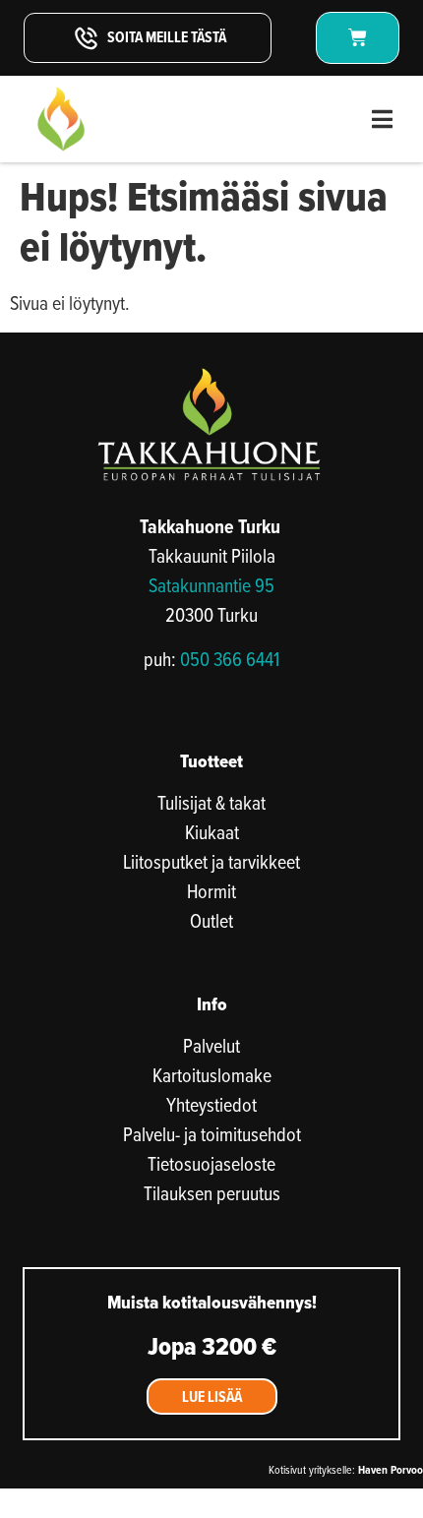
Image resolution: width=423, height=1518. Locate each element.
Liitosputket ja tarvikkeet (211, 862)
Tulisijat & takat (211, 803)
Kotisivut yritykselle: (346, 1469)
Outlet (211, 921)
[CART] (357, 38)
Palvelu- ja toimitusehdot (212, 1134)
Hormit (211, 891)
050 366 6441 (229, 658)
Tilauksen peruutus (212, 1193)
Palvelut (211, 1046)
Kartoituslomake (212, 1075)
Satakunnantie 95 (211, 585)
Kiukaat (212, 832)
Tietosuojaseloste (211, 1164)
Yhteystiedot (211, 1105)
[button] (382, 119)
